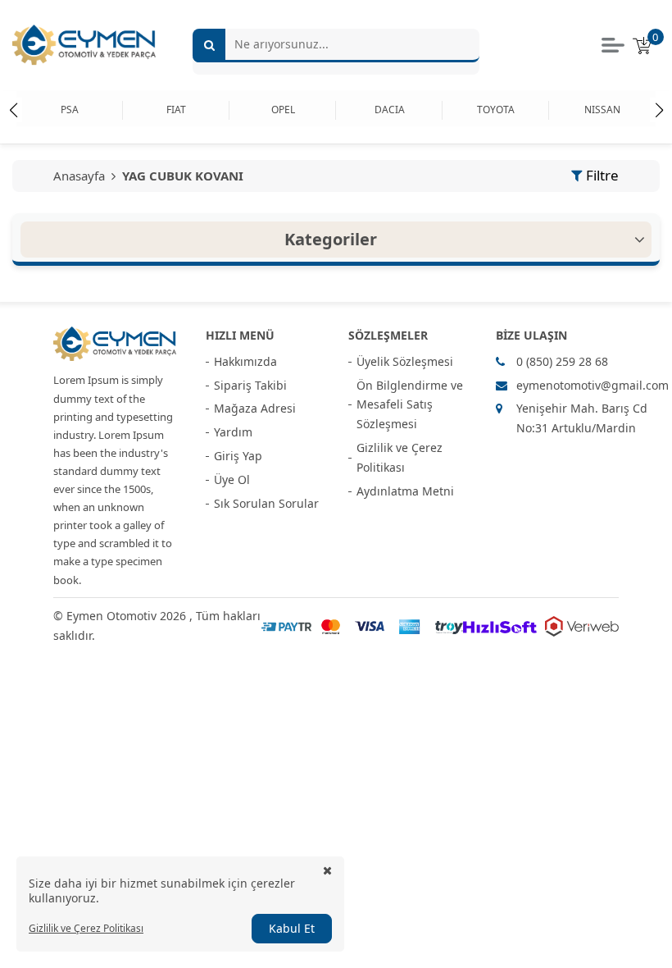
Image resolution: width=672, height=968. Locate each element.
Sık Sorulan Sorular (266, 503)
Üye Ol (232, 479)
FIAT (176, 109)
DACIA (390, 109)
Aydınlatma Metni (405, 491)
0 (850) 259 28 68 (562, 361)
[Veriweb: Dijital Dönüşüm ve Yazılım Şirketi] (582, 626)
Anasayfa (80, 175)
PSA (70, 109)
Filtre (602, 175)
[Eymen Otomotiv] (114, 344)
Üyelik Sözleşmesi (404, 361)
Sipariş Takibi (250, 385)
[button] (659, 110)
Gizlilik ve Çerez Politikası (399, 457)
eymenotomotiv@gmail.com (592, 385)
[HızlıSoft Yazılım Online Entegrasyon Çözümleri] (500, 626)
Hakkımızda (245, 361)
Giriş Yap (238, 455)
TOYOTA (496, 109)
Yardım (233, 432)
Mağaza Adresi (255, 408)
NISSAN (602, 109)
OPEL (283, 109)
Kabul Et (292, 928)
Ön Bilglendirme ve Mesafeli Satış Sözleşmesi (409, 404)
